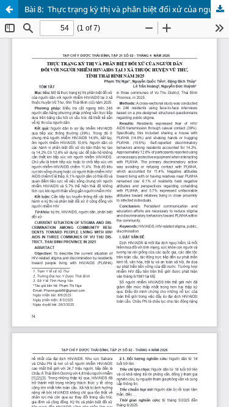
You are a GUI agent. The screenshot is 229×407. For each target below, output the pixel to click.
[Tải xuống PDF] (220, 9)
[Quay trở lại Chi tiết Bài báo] (9, 9)
